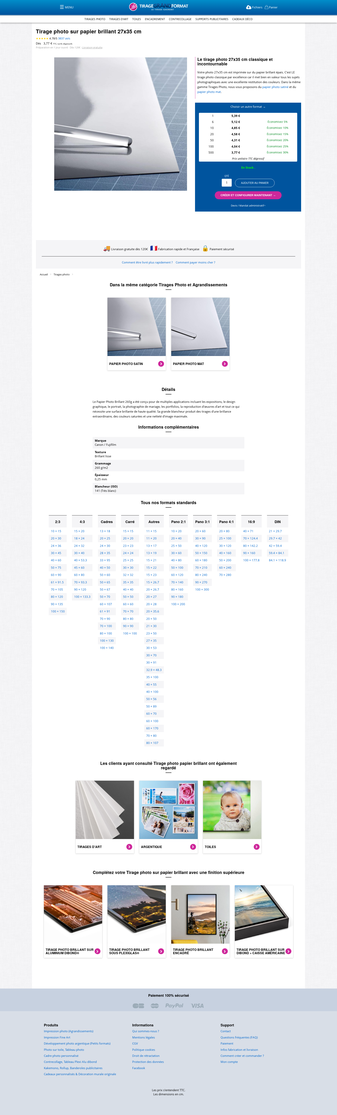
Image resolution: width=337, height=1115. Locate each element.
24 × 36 (56, 546)
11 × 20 (151, 538)
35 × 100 (152, 677)
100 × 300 (202, 589)
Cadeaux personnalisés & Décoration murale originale (80, 1074)
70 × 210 (201, 568)
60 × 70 (151, 713)
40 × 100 (152, 692)
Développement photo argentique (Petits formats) (77, 1043)
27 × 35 (151, 640)
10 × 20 (176, 531)
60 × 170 (152, 728)
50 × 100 (177, 568)
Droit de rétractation (146, 1056)
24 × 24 (128, 553)
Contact (226, 1031)
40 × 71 (248, 531)
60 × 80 (79, 575)
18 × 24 (79, 538)
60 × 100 (152, 721)
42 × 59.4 (275, 546)
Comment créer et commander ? (242, 1056)
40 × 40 (128, 589)
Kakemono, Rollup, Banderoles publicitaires (73, 1068)
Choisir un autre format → (248, 107)
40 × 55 (151, 684)
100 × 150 (58, 611)
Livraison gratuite (92, 47)
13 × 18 (105, 531)
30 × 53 (151, 648)
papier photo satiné (275, 87)
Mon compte (229, 1062)
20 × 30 (56, 538)
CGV (135, 1043)
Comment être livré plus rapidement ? (147, 262)
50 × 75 (56, 568)
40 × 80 (176, 560)
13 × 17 (151, 546)
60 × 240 (225, 568)
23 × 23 (128, 546)
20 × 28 (151, 604)
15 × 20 (79, 531)
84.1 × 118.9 (277, 560)
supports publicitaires (211, 19)
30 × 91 (151, 662)
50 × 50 (128, 597)
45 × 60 (79, 568)
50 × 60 (105, 575)
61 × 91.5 (57, 582)
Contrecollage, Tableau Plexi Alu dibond (70, 1062)
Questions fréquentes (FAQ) (239, 1037)
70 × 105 (57, 589)
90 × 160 (249, 553)
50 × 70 (105, 597)
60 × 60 (128, 604)
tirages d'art (118, 19)
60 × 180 (201, 560)
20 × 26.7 (152, 589)
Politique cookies (143, 1050)
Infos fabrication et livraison (239, 1050)
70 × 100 (106, 626)
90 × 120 (80, 589)
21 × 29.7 (275, 531)
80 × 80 (128, 619)
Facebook (138, 1068)
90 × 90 (128, 626)
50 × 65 (105, 582)
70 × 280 (225, 575)
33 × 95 (105, 560)
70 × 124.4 (250, 538)
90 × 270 (201, 582)
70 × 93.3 (80, 582)
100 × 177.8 (251, 560)
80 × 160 (177, 589)
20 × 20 (128, 538)
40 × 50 (105, 568)
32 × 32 (128, 575)
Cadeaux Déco (242, 19)
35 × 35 (128, 582)
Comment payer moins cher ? (195, 262)
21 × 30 (151, 626)
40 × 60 (56, 560)
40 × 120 (201, 546)
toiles (136, 19)
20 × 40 (176, 538)
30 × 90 (200, 538)
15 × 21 (151, 560)
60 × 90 (56, 575)
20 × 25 (105, 538)
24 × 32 (79, 546)
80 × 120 (57, 597)
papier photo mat (209, 92)
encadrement (155, 19)
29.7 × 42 (275, 538)
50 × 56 (151, 699)
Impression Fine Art (57, 1037)
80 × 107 (152, 743)
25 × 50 (176, 546)
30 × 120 (225, 546)
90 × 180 (177, 597)
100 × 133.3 (82, 597)
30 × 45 (56, 553)
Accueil (44, 274)
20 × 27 (151, 597)
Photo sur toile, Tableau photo (64, 1050)
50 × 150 (201, 553)
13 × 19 (151, 553)
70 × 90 (105, 619)
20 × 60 (200, 531)
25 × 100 (225, 538)
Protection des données (148, 1062)
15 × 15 (128, 531)
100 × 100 (130, 633)
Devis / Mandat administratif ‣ (248, 205)
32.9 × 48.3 (154, 670)
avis (64, 38)
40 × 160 (225, 553)
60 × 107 (106, 604)
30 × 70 (151, 655)
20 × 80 (224, 531)
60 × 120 (177, 575)
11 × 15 (151, 531)
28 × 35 (105, 553)
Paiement (227, 1043)
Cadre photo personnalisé (61, 1056)
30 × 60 (176, 553)
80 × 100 (106, 633)
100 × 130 (107, 640)
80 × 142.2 (250, 546)
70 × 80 (151, 736)
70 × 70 (128, 611)
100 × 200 (178, 604)
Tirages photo (62, 274)
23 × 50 (151, 633)
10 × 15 (56, 531)
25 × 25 (128, 560)
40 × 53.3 (80, 560)
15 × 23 (151, 575)
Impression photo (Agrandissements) (68, 1031)
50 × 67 (105, 589)
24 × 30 (105, 546)
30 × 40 (79, 553)
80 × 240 (201, 575)
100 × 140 (107, 648)
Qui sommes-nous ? (145, 1031)
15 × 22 (151, 568)
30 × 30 (128, 568)
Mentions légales (143, 1037)
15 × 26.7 (152, 582)
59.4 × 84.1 (276, 553)
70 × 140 (177, 582)
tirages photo (94, 19)
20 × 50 (151, 619)
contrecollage (180, 19)
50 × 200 (225, 560)
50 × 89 (151, 706)
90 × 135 (57, 604)
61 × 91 (105, 611)
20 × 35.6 (152, 611)
